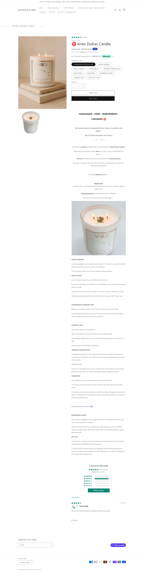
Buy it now (93, 98)
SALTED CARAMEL (104, 64)
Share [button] (75, 520)
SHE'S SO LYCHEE (94, 77)
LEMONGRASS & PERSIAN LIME (83, 64)
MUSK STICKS (78, 73)
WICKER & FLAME (26, 569)
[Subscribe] (51, 545)
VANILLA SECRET (79, 69)
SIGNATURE (91, 73)
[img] (76, 503)
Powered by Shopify (36, 569)
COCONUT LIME (79, 77)
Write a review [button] (99, 490)
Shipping (82, 52)
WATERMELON (93, 69)
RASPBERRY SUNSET (106, 73)
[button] (52, 8)
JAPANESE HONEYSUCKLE (111, 69)
